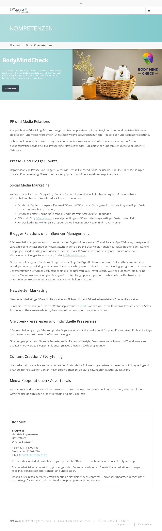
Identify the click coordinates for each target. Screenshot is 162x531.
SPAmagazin (44, 218)
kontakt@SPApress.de (33, 455)
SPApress (15, 45)
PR (27, 45)
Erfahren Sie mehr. (74, 255)
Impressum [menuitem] (124, 524)
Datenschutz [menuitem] (145, 524)
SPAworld (81, 306)
